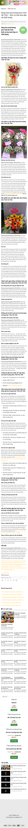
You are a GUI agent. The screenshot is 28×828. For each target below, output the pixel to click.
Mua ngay (14, 710)
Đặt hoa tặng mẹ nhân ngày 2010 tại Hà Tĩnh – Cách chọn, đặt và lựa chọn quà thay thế (13, 458)
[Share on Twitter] (8, 580)
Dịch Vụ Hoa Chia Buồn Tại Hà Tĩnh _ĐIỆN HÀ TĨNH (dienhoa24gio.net (13, 566)
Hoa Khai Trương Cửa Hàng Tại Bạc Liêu (13, 597)
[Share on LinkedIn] (16, 580)
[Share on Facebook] (5, 580)
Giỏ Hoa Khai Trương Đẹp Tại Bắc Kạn (12, 594)
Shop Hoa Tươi (10, 23)
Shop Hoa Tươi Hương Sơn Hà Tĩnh (13, 193)
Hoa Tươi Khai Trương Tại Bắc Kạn (11, 605)
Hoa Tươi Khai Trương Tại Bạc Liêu (11, 602)
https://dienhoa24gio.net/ (15, 385)
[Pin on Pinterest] (13, 580)
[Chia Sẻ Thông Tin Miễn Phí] (14, 2)
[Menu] (2, 2)
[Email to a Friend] (11, 580)
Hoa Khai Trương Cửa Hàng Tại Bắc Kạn (12, 600)
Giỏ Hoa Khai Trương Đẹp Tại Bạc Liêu (12, 592)
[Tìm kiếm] (25, 2)
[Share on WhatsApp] (2, 580)
